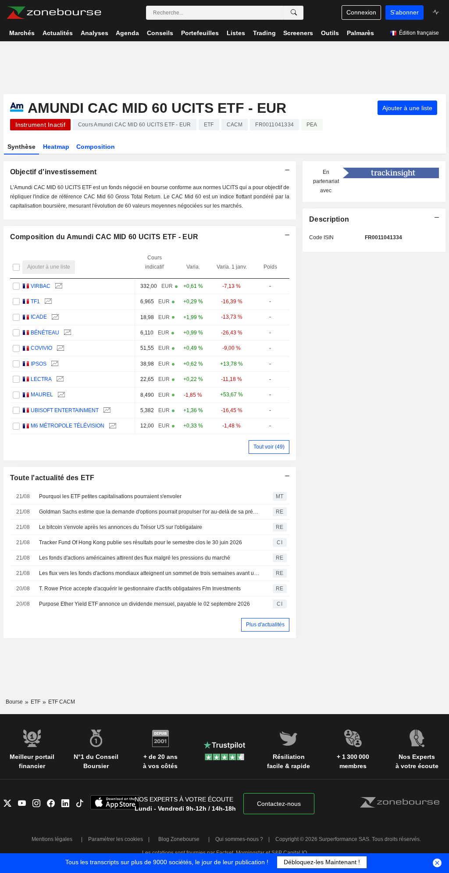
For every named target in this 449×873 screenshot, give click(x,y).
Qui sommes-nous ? (239, 839)
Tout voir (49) (269, 447)
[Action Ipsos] (53, 364)
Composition (95, 146)
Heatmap (56, 146)
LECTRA (41, 379)
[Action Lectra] (59, 379)
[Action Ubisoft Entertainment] (105, 410)
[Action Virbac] (57, 286)
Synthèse (21, 146)
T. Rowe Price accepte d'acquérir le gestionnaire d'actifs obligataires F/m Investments (140, 589)
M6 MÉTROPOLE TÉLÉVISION (67, 426)
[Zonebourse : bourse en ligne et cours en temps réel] (54, 12)
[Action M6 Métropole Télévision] (111, 426)
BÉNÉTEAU (45, 333)
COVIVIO (41, 348)
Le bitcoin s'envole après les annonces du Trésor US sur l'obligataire (120, 527)
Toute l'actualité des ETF (52, 477)
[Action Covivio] (59, 348)
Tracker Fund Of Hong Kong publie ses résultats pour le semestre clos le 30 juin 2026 (140, 542)
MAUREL (42, 395)
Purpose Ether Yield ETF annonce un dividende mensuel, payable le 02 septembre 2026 (144, 604)
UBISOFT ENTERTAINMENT (65, 410)
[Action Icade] (54, 317)
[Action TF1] (47, 301)
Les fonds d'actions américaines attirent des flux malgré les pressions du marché (134, 558)
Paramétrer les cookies (115, 839)
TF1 (35, 301)
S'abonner (404, 12)
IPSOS (38, 364)
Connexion (361, 12)
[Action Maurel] (60, 394)
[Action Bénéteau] (66, 333)
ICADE (39, 317)
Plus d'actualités (265, 625)
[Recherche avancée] (293, 13)
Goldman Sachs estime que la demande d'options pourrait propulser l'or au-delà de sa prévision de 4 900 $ (149, 512)
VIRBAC (40, 286)
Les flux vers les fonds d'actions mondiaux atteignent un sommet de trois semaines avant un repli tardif (149, 573)
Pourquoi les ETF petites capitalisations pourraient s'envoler (110, 496)
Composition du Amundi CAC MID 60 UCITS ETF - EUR (104, 237)
